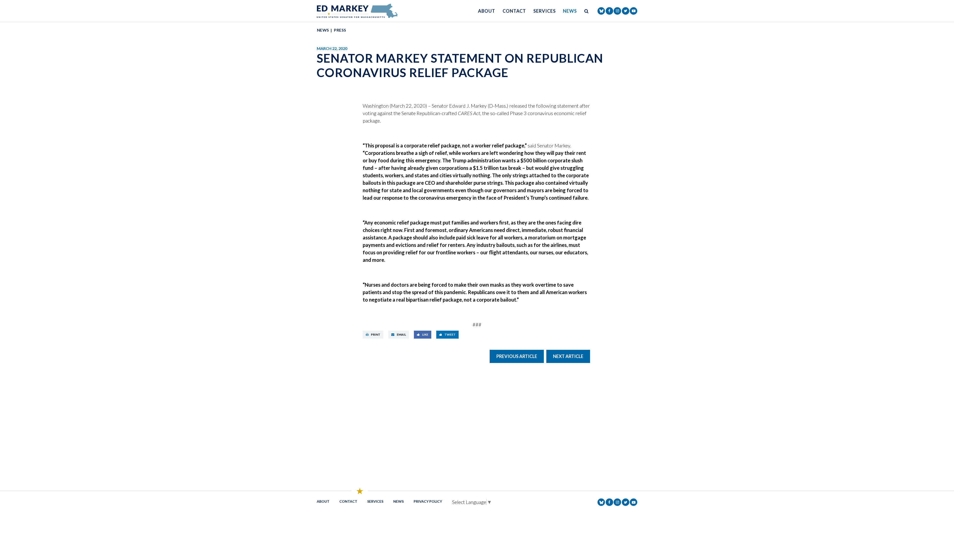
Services (544, 11)
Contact (514, 11)
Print (375, 334)
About (486, 11)
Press (340, 30)
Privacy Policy (428, 501)
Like (425, 334)
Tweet (450, 334)
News (570, 11)
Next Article (568, 356)
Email (401, 334)
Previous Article (516, 356)
